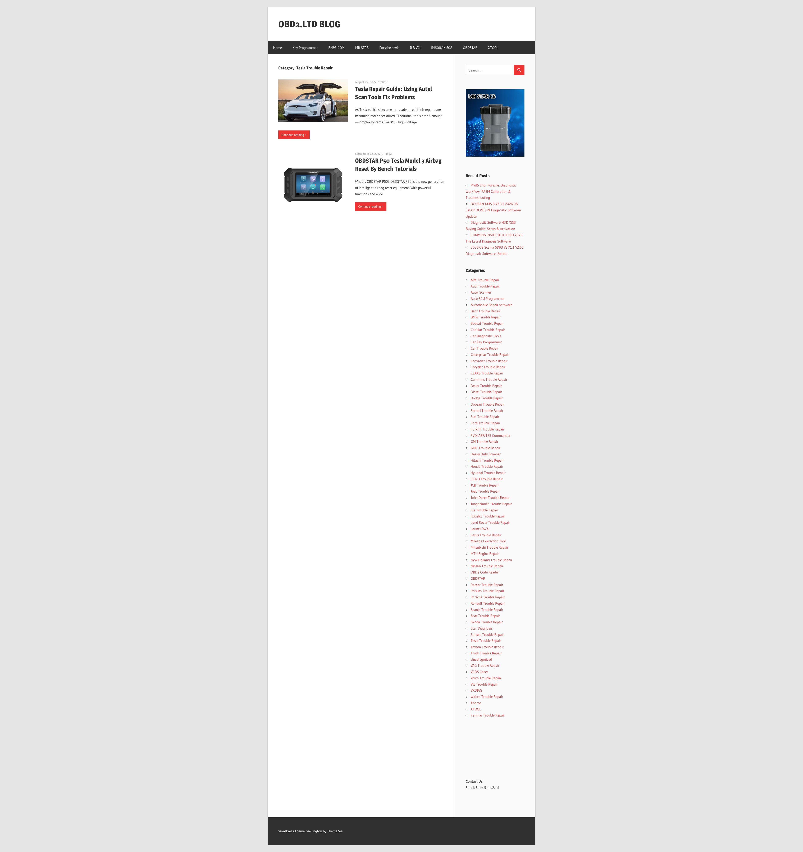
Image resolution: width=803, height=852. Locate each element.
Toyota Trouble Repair (487, 647)
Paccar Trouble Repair (487, 584)
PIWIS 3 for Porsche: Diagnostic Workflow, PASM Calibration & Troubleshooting (491, 191)
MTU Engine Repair (485, 553)
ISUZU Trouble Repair (487, 479)
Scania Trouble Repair (487, 609)
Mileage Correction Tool (488, 541)
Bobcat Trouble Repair (487, 323)
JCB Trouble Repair (485, 485)
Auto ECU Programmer (488, 298)
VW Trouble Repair (484, 684)
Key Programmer (305, 47)
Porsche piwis (389, 47)
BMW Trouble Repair (486, 317)
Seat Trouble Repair (485, 615)
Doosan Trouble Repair (488, 404)
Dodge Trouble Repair (487, 398)
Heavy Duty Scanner (486, 454)
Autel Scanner (481, 292)
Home (277, 47)
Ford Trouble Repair (485, 423)
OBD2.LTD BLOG (309, 24)
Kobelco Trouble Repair (488, 516)
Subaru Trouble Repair (487, 634)
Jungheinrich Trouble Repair (491, 504)
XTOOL (493, 47)
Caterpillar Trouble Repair (490, 354)
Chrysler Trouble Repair (488, 367)
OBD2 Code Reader (485, 572)
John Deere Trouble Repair (490, 497)
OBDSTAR (470, 47)
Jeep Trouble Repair (485, 491)
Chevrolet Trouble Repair (489, 361)
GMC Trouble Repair (485, 448)
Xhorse (476, 703)
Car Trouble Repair (485, 348)
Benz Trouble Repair (485, 311)
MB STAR (362, 47)
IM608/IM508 (441, 47)
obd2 (384, 82)
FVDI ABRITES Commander (490, 435)
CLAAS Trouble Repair (487, 373)
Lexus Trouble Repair (486, 535)
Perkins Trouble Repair (487, 591)
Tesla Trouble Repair (486, 640)
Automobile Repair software (491, 305)
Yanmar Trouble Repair (488, 715)
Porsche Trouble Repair (488, 597)
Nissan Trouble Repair (487, 566)
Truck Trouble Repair (486, 653)
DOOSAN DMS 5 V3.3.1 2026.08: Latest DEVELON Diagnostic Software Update (493, 210)
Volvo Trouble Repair (486, 678)
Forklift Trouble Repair (487, 429)
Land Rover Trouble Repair (490, 522)
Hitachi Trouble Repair (487, 460)
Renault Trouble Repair (488, 603)
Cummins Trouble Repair (489, 379)
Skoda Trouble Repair (487, 622)
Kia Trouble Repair (484, 510)
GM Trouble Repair (484, 441)
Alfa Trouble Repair (485, 280)
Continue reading (292, 135)
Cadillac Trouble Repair (488, 329)
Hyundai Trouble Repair (488, 472)
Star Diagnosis (481, 628)
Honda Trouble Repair (487, 466)
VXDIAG (476, 690)
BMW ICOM (336, 47)
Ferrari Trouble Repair (487, 410)
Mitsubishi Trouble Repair (489, 547)
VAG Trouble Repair (485, 665)
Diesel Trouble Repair (486, 392)
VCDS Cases (479, 671)
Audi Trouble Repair (485, 286)
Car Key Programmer (486, 342)
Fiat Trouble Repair (485, 416)
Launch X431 (480, 528)
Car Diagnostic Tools (486, 336)
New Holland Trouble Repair (491, 560)
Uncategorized (481, 659)
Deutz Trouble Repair (486, 385)
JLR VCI (415, 47)
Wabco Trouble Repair (487, 696)
